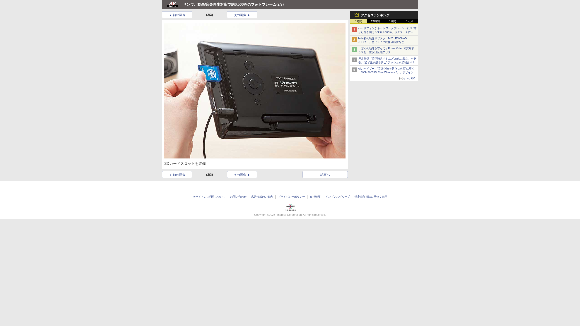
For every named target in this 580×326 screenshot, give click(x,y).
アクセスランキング (375, 15)
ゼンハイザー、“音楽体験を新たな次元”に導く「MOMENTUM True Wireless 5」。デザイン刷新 (387, 72)
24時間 (375, 21)
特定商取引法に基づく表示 (371, 196)
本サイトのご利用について (209, 196)
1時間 (358, 21)
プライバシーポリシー (291, 196)
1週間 (392, 21)
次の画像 (240, 15)
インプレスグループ (337, 196)
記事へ (325, 175)
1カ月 (409, 21)
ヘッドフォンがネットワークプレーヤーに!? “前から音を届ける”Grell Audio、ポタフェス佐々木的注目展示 (387, 32)
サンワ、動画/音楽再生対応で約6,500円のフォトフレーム (229, 4)
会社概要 (315, 196)
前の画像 (179, 15)
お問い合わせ (238, 196)
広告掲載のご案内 (262, 196)
